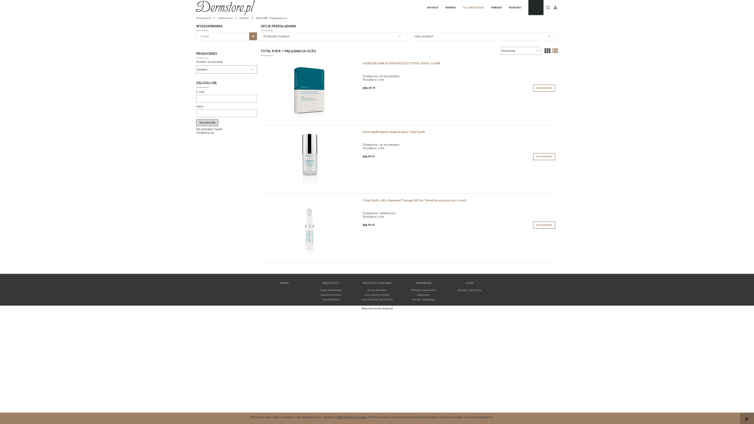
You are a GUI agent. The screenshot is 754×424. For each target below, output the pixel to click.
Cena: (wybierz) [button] (423, 36)
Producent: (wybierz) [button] (277, 36)
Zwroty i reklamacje (423, 299)
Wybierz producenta (209, 61)
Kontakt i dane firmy (470, 290)
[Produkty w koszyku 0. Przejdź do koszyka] (536, 7)
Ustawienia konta (330, 294)
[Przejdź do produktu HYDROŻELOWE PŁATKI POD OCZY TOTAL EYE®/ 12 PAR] (309, 90)
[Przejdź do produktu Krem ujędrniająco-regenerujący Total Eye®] (309, 159)
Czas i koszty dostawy (377, 294)
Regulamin (423, 294)
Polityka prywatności (423, 290)
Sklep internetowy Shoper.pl (377, 308)
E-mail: (200, 91)
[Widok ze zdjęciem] (547, 51)
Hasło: (200, 106)
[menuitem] (432, 7)
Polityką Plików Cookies (352, 417)
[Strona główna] (225, 7)
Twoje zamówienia (330, 290)
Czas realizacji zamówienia (377, 299)
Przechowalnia (330, 299)
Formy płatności (377, 290)
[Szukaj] (253, 36)
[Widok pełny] (555, 51)
